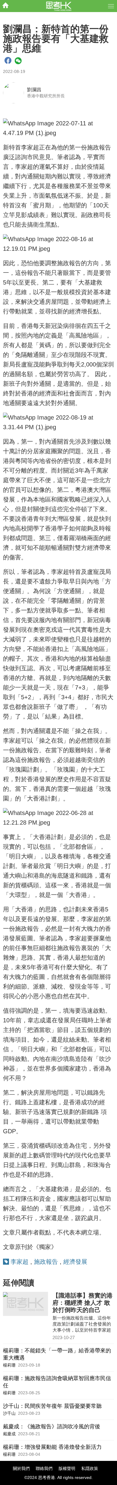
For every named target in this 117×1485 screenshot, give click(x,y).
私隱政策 (89, 1468)
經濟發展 (75, 1261)
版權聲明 (66, 1468)
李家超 (19, 1261)
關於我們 (21, 1468)
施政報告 (46, 1261)
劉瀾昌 (34, 89)
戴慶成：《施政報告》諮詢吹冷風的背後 (51, 1427)
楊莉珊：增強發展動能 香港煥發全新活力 (52, 1447)
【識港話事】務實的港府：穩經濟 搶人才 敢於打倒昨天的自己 (82, 1302)
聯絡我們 (44, 1468)
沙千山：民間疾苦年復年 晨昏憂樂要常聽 (52, 1406)
